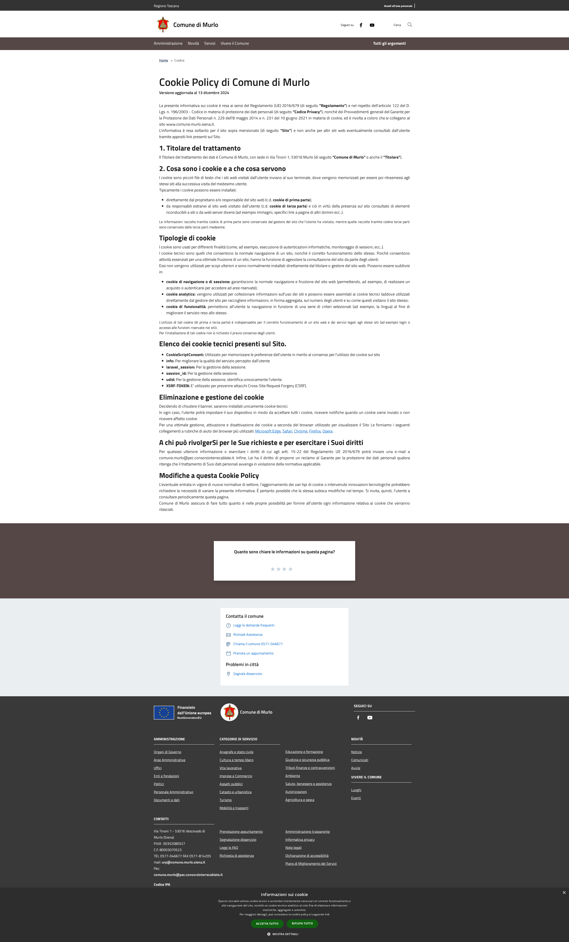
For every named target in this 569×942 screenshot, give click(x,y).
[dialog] (284, 915)
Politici (159, 784)
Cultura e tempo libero (236, 760)
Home (163, 60)
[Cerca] (410, 24)
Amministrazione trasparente (307, 831)
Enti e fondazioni (166, 776)
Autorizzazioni (296, 791)
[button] (284, 934)
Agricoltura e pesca (299, 799)
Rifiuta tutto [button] (302, 923)
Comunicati (359, 760)
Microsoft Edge (268, 431)
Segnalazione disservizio (238, 839)
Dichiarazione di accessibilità (307, 855)
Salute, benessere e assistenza (308, 783)
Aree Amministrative (169, 760)
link (327, 914)
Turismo (226, 800)
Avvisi (355, 768)
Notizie (356, 752)
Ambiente (292, 775)
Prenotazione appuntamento (241, 831)
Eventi (356, 798)
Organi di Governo (167, 752)
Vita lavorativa (231, 768)
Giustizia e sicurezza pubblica (307, 759)
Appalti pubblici (231, 784)
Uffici (158, 768)
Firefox (315, 431)
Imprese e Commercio (236, 776)
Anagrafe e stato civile (236, 752)
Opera (328, 431)
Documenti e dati (167, 800)
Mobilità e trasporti (234, 808)
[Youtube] (370, 25)
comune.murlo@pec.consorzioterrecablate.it (188, 874)
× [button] (564, 892)
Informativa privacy (300, 839)
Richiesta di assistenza (237, 855)
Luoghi (356, 790)
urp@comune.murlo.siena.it (183, 862)
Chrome (300, 431)
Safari (287, 431)
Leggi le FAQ (229, 847)
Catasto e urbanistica (236, 792)
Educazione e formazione (304, 751)
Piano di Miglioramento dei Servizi (311, 863)
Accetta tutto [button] (267, 924)
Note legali (293, 847)
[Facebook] (359, 25)
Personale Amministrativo (173, 792)
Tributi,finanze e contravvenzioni (310, 767)
